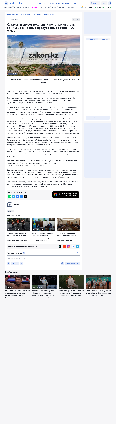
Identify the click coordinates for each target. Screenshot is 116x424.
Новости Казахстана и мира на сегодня (19, 15)
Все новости (37, 15)
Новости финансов (48, 15)
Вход (78, 253)
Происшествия (66, 3)
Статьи (57, 3)
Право (74, 3)
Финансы (51, 3)
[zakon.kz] (16, 3)
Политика (39, 3)
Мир (45, 3)
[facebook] (17, 196)
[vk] (21, 196)
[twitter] (25, 196)
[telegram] (13, 196)
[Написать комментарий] (43, 258)
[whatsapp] (9, 196)
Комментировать (72, 263)
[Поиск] (109, 3)
